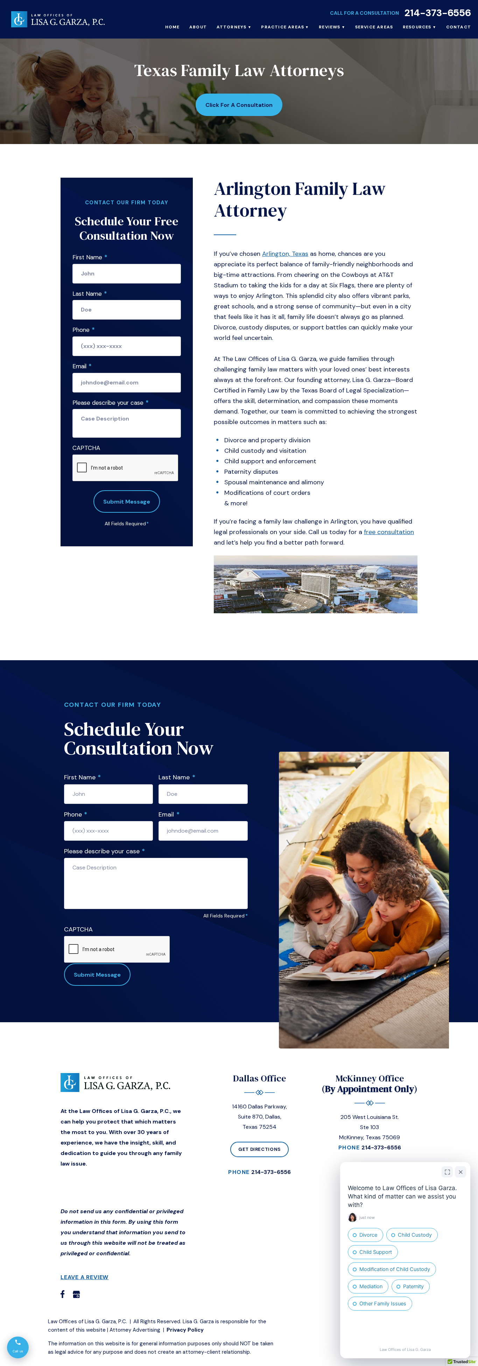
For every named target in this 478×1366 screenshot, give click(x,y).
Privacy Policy (185, 1329)
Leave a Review (84, 1277)
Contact (458, 27)
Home (172, 27)
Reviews (329, 27)
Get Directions (259, 1149)
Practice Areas (282, 27)
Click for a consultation (239, 105)
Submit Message (126, 501)
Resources (417, 27)
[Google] (76, 1294)
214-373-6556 (438, 13)
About (198, 27)
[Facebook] (62, 1294)
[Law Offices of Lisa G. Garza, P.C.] (58, 19)
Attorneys (232, 27)
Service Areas (374, 27)
